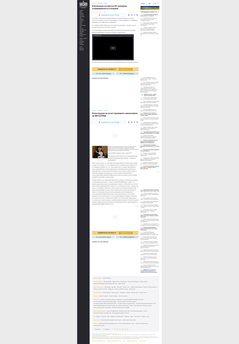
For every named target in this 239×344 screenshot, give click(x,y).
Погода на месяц (115, 292)
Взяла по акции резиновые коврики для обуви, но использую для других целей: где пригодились (149, 220)
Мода (108, 316)
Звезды (131, 316)
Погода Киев (122, 292)
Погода (81, 35)
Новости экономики (99, 287)
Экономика (82, 16)
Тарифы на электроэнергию (136, 287)
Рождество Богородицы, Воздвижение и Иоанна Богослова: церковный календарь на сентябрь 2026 (149, 233)
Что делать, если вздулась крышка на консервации (111, 299)
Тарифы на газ (111, 289)
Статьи (81, 39)
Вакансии (82, 48)
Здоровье (82, 31)
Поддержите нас (150, 7)
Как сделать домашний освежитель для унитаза (133, 299)
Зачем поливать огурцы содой (129, 319)
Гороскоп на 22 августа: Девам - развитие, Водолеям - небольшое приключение (148, 211)
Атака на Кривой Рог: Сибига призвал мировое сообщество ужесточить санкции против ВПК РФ (149, 266)
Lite (94, 316)
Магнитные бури (134, 292)
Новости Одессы (143, 281)
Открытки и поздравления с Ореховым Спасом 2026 (118, 310)
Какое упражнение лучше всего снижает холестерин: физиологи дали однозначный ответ (148, 238)
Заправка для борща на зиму (141, 323)
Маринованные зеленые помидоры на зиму (108, 323)
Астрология (103, 316)
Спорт (81, 22)
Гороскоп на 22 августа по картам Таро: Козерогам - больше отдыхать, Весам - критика (149, 206)
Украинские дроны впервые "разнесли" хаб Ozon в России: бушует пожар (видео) (148, 228)
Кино (148, 316)
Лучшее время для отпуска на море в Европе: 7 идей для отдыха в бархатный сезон (149, 167)
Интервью (82, 41)
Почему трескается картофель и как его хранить (111, 319)
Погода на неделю (106, 292)
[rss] (127, 329)
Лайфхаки (96, 299)
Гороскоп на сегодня (123, 296)
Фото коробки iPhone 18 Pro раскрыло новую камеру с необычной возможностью (148, 79)
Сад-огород (97, 320)
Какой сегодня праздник (100, 311)
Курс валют (119, 287)
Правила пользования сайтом (98, 340)
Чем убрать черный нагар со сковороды (120, 307)
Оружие (81, 28)
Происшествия (83, 29)
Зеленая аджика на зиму (99, 325)
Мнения (81, 42)
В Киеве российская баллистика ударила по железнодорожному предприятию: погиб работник (149, 141)
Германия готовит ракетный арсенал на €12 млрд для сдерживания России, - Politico (148, 114)
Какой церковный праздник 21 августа (139, 310)
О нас (124, 340)
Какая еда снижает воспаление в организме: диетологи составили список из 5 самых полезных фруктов (149, 123)
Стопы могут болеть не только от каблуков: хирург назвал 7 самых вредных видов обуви (149, 194)
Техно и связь (83, 25)
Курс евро (114, 287)
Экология (82, 19)
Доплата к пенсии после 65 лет (100, 289)
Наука (81, 23)
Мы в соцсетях (143, 340)
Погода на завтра (143, 292)
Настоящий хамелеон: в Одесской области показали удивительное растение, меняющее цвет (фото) (149, 106)
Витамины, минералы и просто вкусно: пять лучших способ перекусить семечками (149, 258)
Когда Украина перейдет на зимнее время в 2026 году (105, 283)
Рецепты (98, 316)
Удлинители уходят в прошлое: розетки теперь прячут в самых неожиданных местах (148, 19)
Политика (82, 14)
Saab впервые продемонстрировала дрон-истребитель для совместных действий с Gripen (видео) (149, 159)
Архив (81, 46)
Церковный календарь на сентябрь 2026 (102, 312)
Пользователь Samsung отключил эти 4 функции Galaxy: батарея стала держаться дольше (149, 246)
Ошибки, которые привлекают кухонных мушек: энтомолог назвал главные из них (148, 154)
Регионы (82, 20)
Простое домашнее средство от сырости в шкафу (104, 305)
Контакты (82, 49)
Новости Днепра (121, 283)
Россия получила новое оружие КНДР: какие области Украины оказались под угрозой (149, 215)
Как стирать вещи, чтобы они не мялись (142, 305)
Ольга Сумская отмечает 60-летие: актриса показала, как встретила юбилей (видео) (149, 119)
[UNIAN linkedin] (118, 329)
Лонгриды (82, 44)
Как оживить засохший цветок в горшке (124, 305)
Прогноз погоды (98, 292)
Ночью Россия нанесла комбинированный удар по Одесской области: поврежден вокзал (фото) (148, 136)
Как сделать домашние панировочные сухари (146, 303)
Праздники (112, 316)
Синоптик (128, 292)
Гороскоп (96, 296)
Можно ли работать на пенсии (121, 289)
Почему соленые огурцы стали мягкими (102, 307)
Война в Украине (98, 278)
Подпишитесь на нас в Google (110, 15)
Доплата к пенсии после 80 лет (150, 287)
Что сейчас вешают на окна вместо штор (126, 303)
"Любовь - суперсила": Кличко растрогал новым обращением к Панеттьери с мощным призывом (148, 29)
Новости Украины (98, 281)
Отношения (126, 316)
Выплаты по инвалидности (133, 281)
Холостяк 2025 (137, 316)
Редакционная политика (132, 340)
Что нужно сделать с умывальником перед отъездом (105, 301)
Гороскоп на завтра (103, 296)
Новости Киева (123, 281)
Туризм (81, 32)
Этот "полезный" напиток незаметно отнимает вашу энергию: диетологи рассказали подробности (149, 83)
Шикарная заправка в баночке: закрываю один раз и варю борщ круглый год (149, 33)
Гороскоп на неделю (113, 296)
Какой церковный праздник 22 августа (120, 312)
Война (81, 11)
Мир (81, 17)
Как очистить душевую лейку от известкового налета (105, 303)
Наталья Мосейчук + (107, 278)
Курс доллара (108, 287)
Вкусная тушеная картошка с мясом (126, 323)
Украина (81, 13)
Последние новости (148, 12)
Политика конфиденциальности (114, 340)
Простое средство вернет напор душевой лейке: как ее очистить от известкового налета (148, 128)
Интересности (83, 34)
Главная (81, 10)
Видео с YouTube (83, 38)
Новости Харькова (107, 281)
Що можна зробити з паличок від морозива (127, 301)
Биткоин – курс (126, 287)
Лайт (81, 26)
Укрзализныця (132, 289)
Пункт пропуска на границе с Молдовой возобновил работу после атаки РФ (149, 146)
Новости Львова (115, 281)
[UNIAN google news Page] (120, 329)
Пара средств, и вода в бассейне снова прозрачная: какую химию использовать (149, 24)
